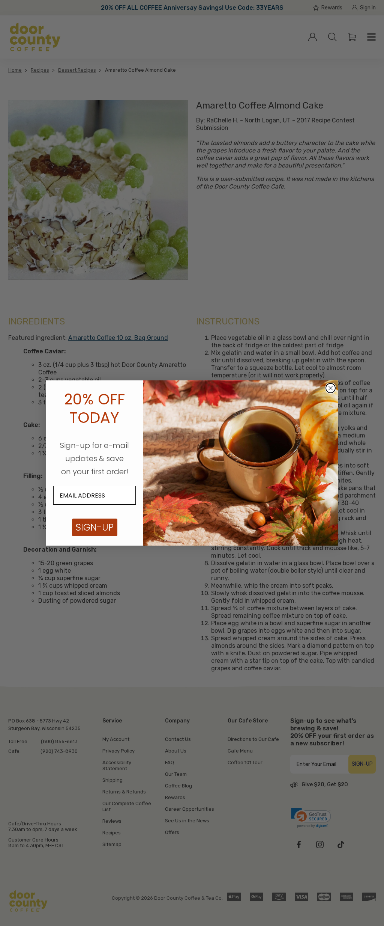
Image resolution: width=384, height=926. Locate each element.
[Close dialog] (330, 388)
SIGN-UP (95, 527)
